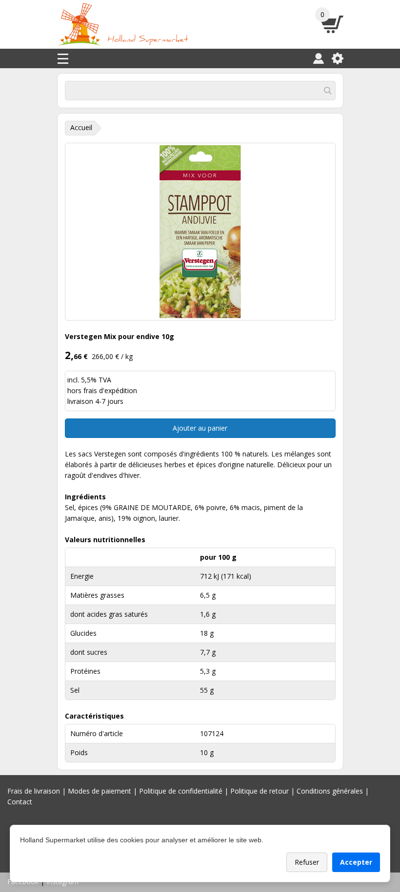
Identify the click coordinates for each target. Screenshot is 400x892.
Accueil (81, 127)
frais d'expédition (110, 390)
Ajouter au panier (200, 428)
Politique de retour (259, 791)
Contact (19, 801)
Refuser (307, 862)
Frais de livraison (33, 791)
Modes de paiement (99, 791)
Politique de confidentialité (180, 791)
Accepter (356, 862)
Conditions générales (330, 791)
